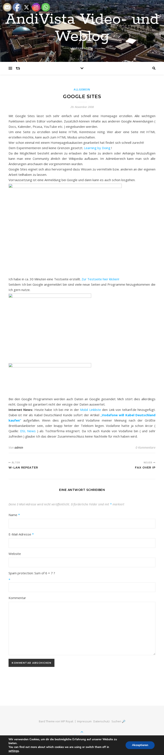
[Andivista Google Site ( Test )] (82, 226)
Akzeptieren (140, 745)
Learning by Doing (97, 148)
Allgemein (82, 89)
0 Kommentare (145, 447)
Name (14, 515)
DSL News (28, 431)
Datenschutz (101, 721)
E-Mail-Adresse (21, 534)
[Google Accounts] (82, 324)
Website (15, 553)
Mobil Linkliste (90, 409)
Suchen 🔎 (118, 721)
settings (14, 751)
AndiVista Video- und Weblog (82, 28)
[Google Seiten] (82, 376)
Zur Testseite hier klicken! (100, 279)
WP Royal (67, 721)
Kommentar (17, 598)
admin (19, 447)
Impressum (84, 721)
